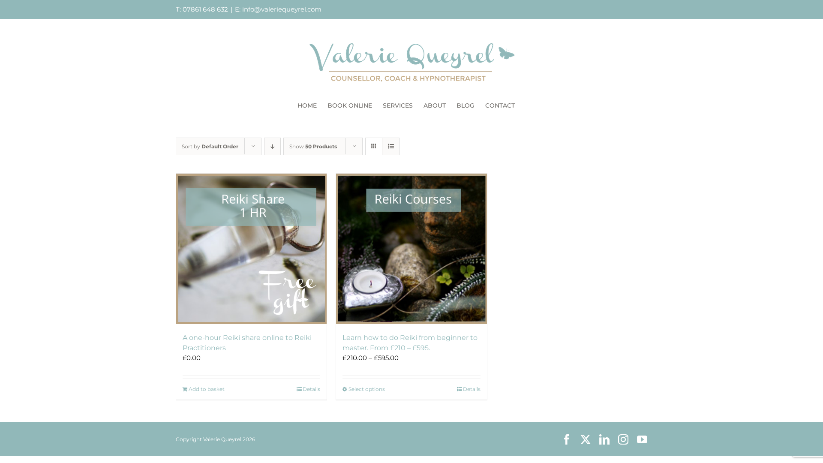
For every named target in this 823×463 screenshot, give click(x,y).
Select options (366, 389)
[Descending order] (272, 146)
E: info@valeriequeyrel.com (278, 9)
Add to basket (207, 389)
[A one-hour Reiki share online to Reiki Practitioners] (251, 249)
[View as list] (390, 146)
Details (311, 389)
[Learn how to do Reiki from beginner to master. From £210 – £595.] (411, 249)
